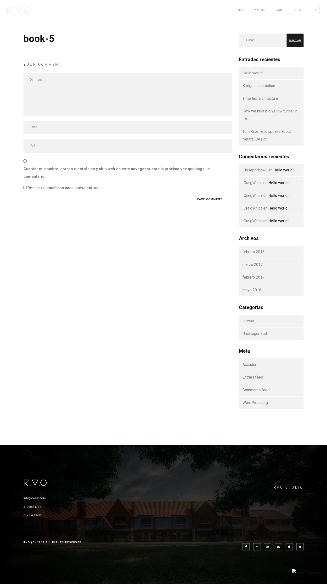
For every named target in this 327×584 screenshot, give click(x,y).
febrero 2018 (253, 252)
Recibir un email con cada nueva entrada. (64, 188)
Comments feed (256, 390)
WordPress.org (255, 402)
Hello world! (252, 73)
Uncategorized (254, 333)
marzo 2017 (252, 264)
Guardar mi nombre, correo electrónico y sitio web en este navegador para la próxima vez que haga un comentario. (116, 173)
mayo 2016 (251, 290)
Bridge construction (258, 85)
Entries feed (252, 377)
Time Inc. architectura (260, 98)
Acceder (249, 364)
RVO (241, 10)
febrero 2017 (253, 277)
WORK (260, 10)
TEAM (297, 10)
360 (279, 10)
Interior (248, 321)
